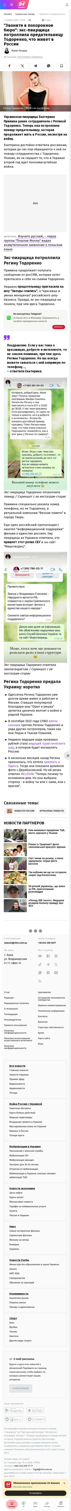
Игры (40, 1044)
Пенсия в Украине (19, 1215)
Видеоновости (17, 1083)
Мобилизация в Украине (25, 1146)
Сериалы (14, 1249)
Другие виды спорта (20, 1340)
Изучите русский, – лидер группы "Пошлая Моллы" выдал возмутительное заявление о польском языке (33, 242)
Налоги (13, 1210)
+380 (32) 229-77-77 (23, 1466)
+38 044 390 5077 (47, 942)
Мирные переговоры (20, 1117)
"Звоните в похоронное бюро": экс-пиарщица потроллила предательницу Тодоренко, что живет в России (52, 14)
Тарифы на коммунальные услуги (27, 1206)
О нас (7, 992)
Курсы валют (16, 1197)
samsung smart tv (36, 1419)
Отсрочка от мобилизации (23, 1169)
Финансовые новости (21, 1202)
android (13, 1410)
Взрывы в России (18, 1131)
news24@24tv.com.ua (15, 942)
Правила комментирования (52, 1005)
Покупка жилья (17, 1302)
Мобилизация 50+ (19, 1155)
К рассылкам (21, 1388)
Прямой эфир (16, 1079)
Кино (12, 1226)
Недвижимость (19, 1293)
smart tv (13, 1419)
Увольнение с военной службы (26, 1151)
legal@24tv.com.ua (42, 1469)
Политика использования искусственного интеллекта (18, 1039)
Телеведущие (11, 1014)
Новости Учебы (19, 1260)
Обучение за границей (21, 1282)
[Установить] (35, 1488)
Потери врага (16, 1135)
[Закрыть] (64, 1483)
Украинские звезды (25, 14)
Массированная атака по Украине (27, 1126)
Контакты (43, 1016)
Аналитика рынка (19, 1298)
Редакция (9, 998)
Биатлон (13, 1336)
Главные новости (18, 1070)
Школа (13, 1269)
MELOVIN (27, 774)
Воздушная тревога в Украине (25, 1122)
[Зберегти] (61, 66)
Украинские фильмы (20, 1235)
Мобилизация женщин (21, 1160)
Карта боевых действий (22, 1113)
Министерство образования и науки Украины (34, 1264)
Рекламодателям (12, 1020)
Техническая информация (51, 1011)
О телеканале (11, 1009)
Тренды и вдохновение (22, 1307)
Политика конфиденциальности (15, 1032)
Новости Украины (19, 1074)
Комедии (14, 1244)
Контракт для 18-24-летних (24, 1164)
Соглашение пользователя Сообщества (51, 999)
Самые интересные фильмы (24, 1231)
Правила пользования (15, 1025)
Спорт (13, 1318)
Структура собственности (51, 1027)
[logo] (21, 4)
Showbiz (8, 14)
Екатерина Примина (30, 57)
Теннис (13, 1331)
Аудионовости (17, 1088)
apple (36, 1410)
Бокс (11, 1322)
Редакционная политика (16, 1003)
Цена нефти (15, 1192)
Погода (13, 1092)
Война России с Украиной (25, 1104)
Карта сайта (44, 1038)
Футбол (13, 1327)
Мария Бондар (19, 51)
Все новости (17, 1065)
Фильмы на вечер (19, 1240)
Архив (41, 1033)
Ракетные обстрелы (20, 1108)
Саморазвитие (17, 1278)
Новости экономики (22, 1188)
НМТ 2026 (14, 1273)
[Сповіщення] (67, 5)
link (40, 956)
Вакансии (43, 1022)
